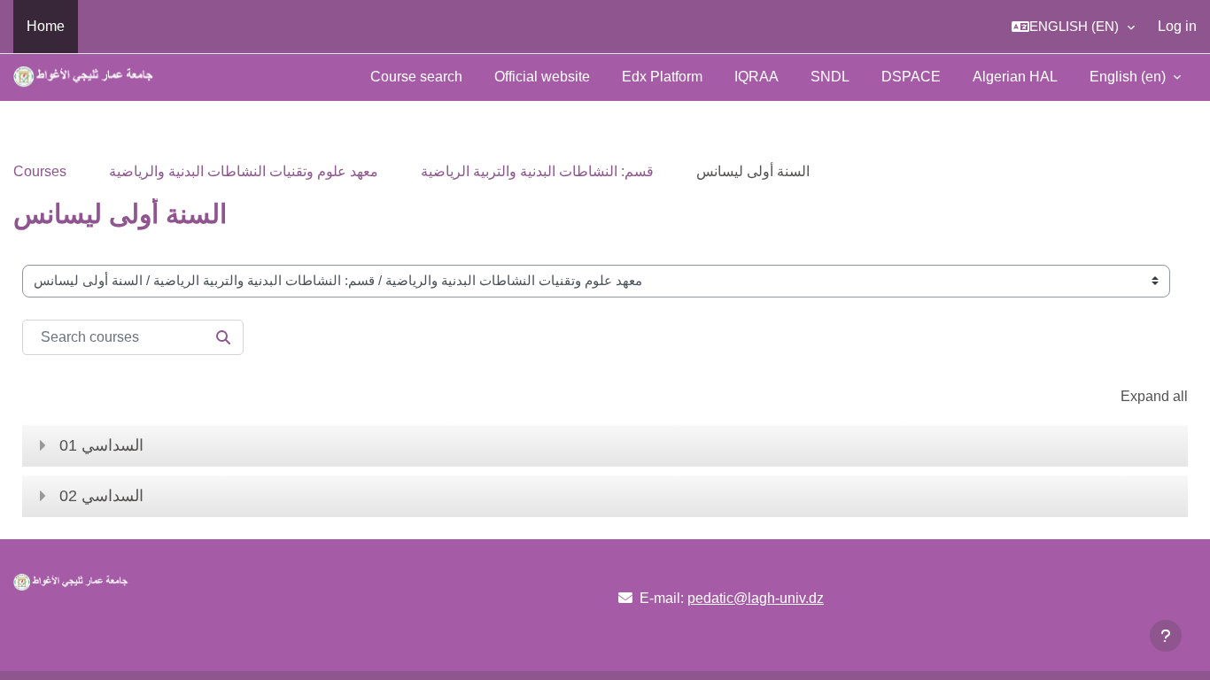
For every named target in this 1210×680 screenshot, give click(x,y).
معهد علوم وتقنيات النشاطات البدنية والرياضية (243, 171)
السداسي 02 (101, 496)
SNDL (830, 76)
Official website (542, 76)
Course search (416, 76)
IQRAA (756, 76)
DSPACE (911, 76)
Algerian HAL (1015, 76)
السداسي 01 (101, 445)
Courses (39, 171)
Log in (1177, 26)
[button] (1073, 26)
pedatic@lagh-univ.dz (755, 598)
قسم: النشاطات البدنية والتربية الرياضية (537, 171)
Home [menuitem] (46, 26)
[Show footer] (1166, 636)
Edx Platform (662, 76)
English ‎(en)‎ (1129, 76)
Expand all (1154, 396)
